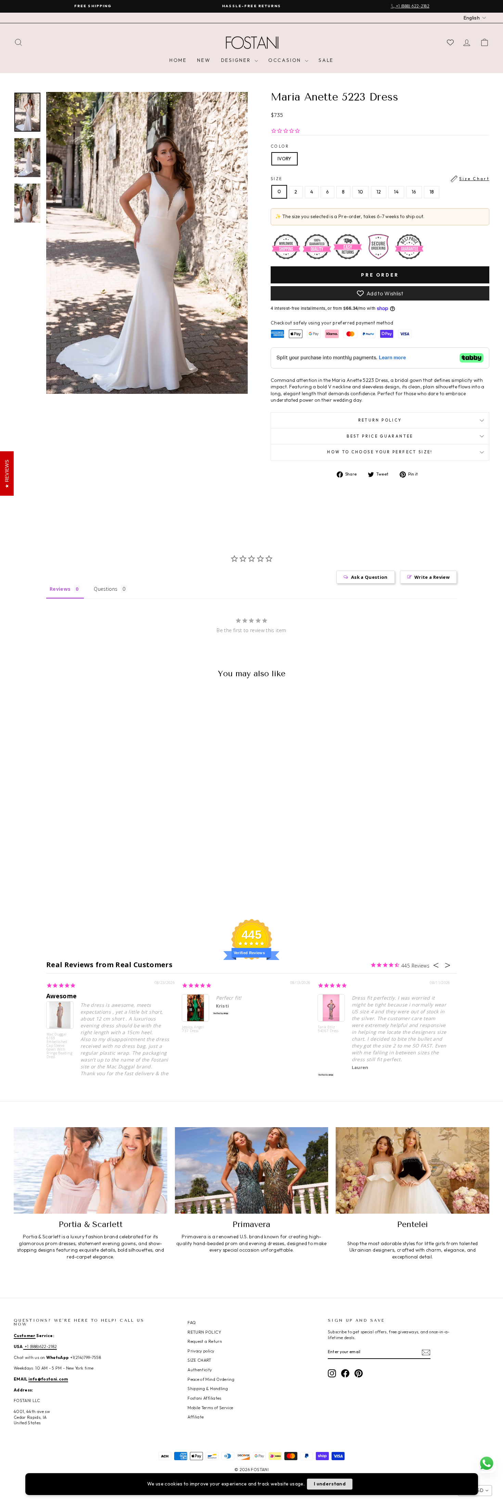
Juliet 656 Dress (57, 1483)
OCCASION (285, 60)
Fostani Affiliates (204, 1398)
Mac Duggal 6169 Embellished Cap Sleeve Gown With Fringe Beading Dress (59, 1045)
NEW (203, 60)
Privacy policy (201, 1350)
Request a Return (205, 1341)
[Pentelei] (412, 1170)
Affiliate (196, 1416)
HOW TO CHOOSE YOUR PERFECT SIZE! (380, 452)
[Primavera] (251, 1170)
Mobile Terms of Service (210, 1407)
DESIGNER (237, 60)
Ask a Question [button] (369, 577)
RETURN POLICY (204, 1332)
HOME (178, 60)
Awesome (61, 996)
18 (431, 192)
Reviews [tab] (60, 589)
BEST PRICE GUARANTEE (380, 436)
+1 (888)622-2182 (40, 1346)
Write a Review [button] (432, 577)
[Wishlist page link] (450, 42)
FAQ (192, 1322)
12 (378, 192)
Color (280, 146)
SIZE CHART (199, 1360)
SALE (326, 60)
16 (414, 192)
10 (360, 192)
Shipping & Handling (208, 1388)
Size (380, 178)
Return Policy (380, 420)
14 (396, 192)
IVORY (285, 159)
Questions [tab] (105, 589)
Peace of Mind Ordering (211, 1379)
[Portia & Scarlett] (90, 1170)
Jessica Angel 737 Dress (193, 1029)
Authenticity (200, 1369)
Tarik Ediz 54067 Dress (328, 1029)
